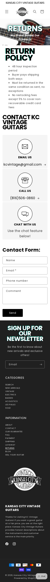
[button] (6, 11)
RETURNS (9, 448)
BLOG (8, 451)
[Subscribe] (41, 364)
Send (12, 313)
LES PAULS (10, 404)
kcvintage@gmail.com (22, 164)
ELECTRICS (10, 394)
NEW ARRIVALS (12, 388)
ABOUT (9, 424)
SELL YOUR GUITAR (14, 454)
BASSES (9, 397)
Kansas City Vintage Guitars (29, 575)
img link (25, 142)
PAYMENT (10, 438)
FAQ (7, 434)
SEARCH (9, 384)
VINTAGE (9, 391)
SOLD (8, 407)
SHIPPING (10, 441)
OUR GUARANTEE (14, 431)
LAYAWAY (10, 444)
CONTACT (10, 428)
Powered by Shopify (25, 578)
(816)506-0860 (22, 198)
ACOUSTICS (11, 401)
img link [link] (25, 209)
